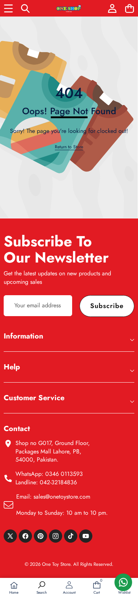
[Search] (25, 8)
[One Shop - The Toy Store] (69, 8)
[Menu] (8, 8)
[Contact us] (123, 582)
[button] (129, 8)
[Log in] (112, 8)
